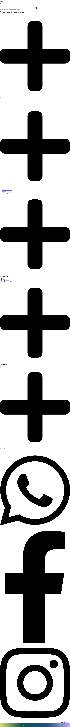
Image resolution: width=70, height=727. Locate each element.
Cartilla (11, 9)
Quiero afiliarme (66, 722)
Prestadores (35, 8)
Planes (5, 9)
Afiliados (35, 7)
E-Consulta (18, 9)
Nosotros (1, 9)
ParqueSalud (2, 1)
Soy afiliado (61, 722)
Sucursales (8, 9)
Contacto (14, 9)
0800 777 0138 (2, 366)
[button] (2, 9)
